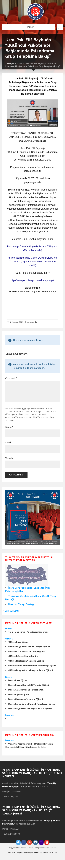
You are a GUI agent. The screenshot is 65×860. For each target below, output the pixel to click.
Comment (11, 378)
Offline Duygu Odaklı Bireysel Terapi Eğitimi (30, 670)
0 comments (31, 322)
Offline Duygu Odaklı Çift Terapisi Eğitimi (29, 647)
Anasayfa (9, 64)
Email (8, 443)
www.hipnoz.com (50, 852)
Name (9, 427)
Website (9, 458)
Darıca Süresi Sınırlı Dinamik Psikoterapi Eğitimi (31, 704)
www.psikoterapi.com (16, 852)
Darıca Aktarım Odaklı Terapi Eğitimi (26, 690)
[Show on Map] (60, 27)
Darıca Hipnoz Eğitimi (18, 694)
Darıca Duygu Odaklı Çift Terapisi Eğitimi (28, 685)
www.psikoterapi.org (34, 852)
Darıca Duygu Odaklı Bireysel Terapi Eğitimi (30, 709)
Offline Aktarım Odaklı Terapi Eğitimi (26, 651)
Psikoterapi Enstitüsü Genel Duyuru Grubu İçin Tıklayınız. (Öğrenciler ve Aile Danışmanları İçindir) (32, 261)
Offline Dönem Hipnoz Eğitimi (23, 656)
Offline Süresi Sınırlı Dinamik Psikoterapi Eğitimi (32, 666)
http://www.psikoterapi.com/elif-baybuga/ (32, 280)
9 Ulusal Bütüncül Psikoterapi (23, 632)
